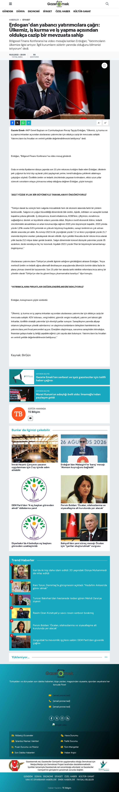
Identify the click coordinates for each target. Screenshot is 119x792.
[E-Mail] (30, 418)
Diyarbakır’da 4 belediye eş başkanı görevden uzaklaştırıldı (31, 545)
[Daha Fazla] (28, 122)
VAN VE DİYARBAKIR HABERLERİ (40, 779)
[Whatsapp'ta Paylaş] (23, 122)
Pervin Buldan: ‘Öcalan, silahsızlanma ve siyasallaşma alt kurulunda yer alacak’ (83, 507)
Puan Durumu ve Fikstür (27, 747)
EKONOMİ (33, 11)
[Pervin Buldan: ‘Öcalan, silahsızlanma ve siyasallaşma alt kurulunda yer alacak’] (84, 489)
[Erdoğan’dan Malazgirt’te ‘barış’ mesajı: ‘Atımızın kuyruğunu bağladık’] (84, 448)
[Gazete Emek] (58, 4)
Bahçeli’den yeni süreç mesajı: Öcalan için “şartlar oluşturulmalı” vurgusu (82, 545)
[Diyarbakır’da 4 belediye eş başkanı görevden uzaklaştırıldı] (35, 527)
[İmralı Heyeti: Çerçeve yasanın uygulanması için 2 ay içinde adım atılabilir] (35, 448)
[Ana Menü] (10, 3)
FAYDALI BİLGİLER (85, 779)
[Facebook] (51, 718)
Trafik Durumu (71, 741)
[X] (56, 718)
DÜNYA (20, 11)
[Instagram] (62, 718)
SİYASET (47, 11)
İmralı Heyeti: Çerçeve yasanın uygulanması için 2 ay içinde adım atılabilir (30, 467)
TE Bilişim (34, 412)
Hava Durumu (71, 735)
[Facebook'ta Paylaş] (12, 122)
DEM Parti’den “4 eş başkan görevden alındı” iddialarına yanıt (33, 507)
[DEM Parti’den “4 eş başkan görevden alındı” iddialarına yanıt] (35, 489)
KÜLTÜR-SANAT (82, 11)
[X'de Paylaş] (17, 122)
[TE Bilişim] (19, 413)
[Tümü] (106, 657)
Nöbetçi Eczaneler (24, 735)
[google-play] (59, 724)
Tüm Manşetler (71, 747)
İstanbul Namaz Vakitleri (27, 741)
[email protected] (61, 695)
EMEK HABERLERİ (66, 779)
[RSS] (67, 718)
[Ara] (107, 4)
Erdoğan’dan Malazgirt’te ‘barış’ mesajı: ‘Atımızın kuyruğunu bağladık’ (83, 466)
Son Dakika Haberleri (25, 752)
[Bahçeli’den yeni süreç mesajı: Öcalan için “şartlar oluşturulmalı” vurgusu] (84, 527)
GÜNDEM (7, 11)
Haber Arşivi (70, 752)
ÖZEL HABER (62, 11)
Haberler (14, 19)
